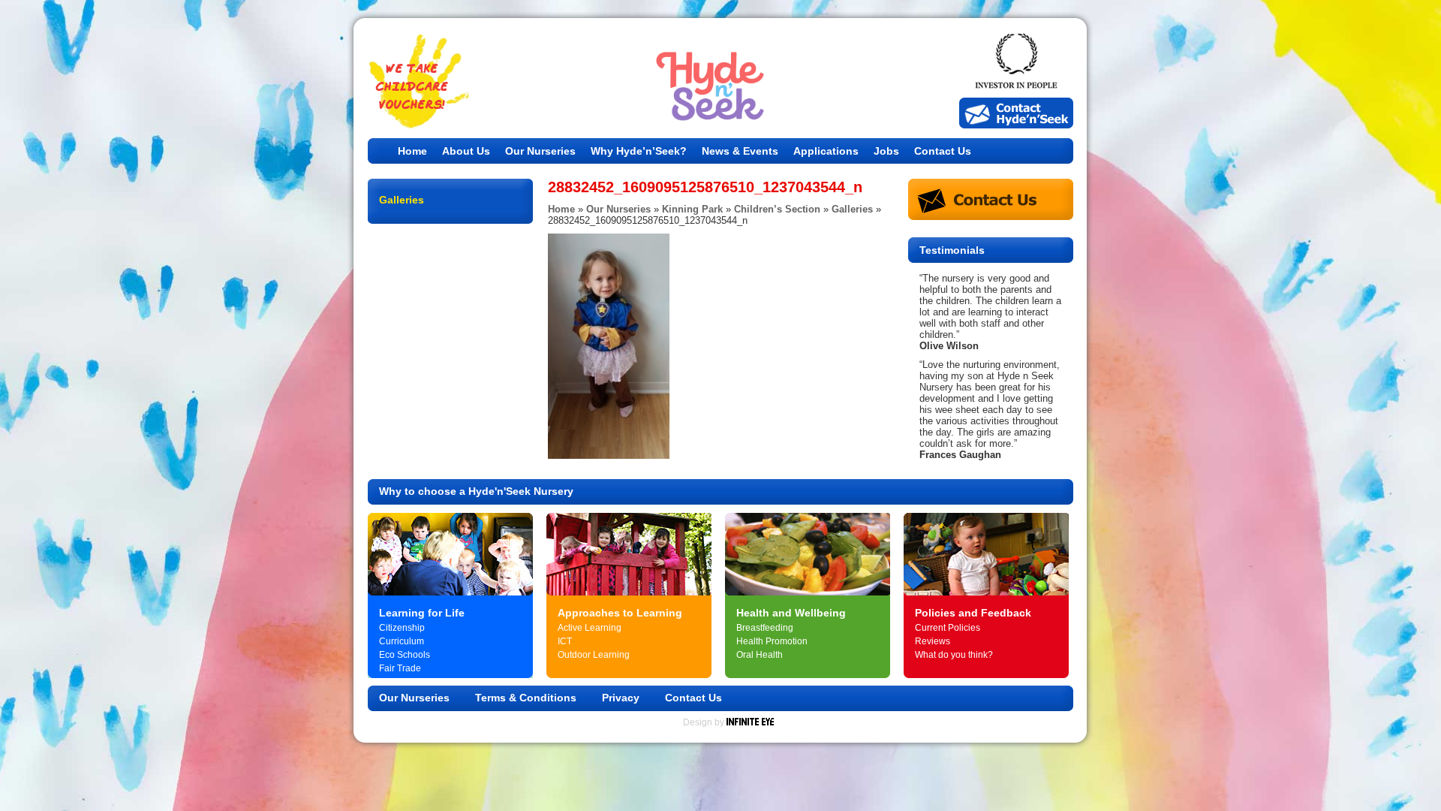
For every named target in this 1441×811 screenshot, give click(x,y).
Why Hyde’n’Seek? (639, 151)
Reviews (932, 641)
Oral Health (759, 655)
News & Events (740, 151)
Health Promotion (772, 641)
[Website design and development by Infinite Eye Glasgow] (750, 722)
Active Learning (589, 628)
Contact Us (942, 151)
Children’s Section (777, 209)
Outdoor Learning (594, 655)
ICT (565, 641)
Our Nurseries (540, 151)
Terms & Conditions (525, 698)
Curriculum (401, 641)
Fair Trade (400, 668)
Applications (826, 151)
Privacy (620, 698)
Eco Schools (404, 655)
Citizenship (402, 628)
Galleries (852, 209)
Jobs (886, 151)
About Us (466, 151)
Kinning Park (692, 209)
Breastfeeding (764, 628)
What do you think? (954, 655)
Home (412, 151)
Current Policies (947, 628)
